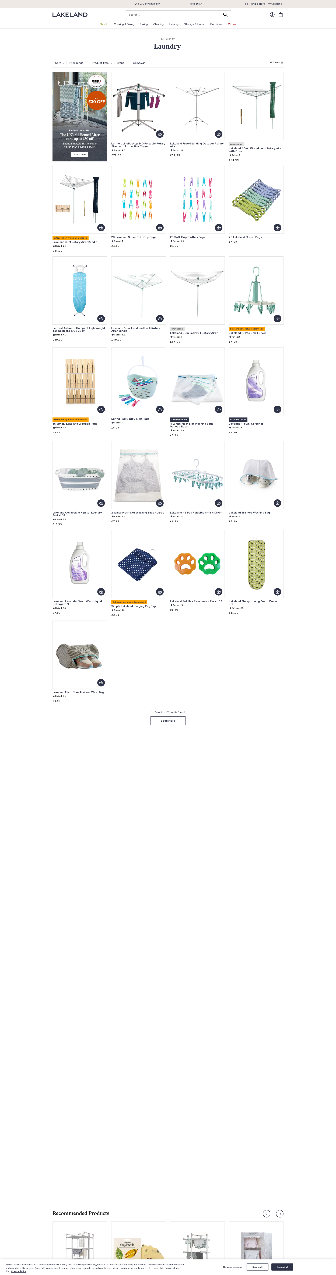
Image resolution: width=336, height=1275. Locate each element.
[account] (272, 14)
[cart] (281, 14)
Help (245, 3)
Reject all (257, 1267)
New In (104, 24)
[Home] (162, 38)
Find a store (258, 3)
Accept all (282, 1267)
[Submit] (226, 15)
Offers (232, 24)
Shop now (80, 154)
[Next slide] (280, 1213)
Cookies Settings (232, 1267)
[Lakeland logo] (70, 14)
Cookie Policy (18, 1271)
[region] (168, 1267)
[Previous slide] (266, 1213)
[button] (137, 4)
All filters (274, 62)
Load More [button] (168, 720)
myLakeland (275, 3)
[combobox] (178, 14)
